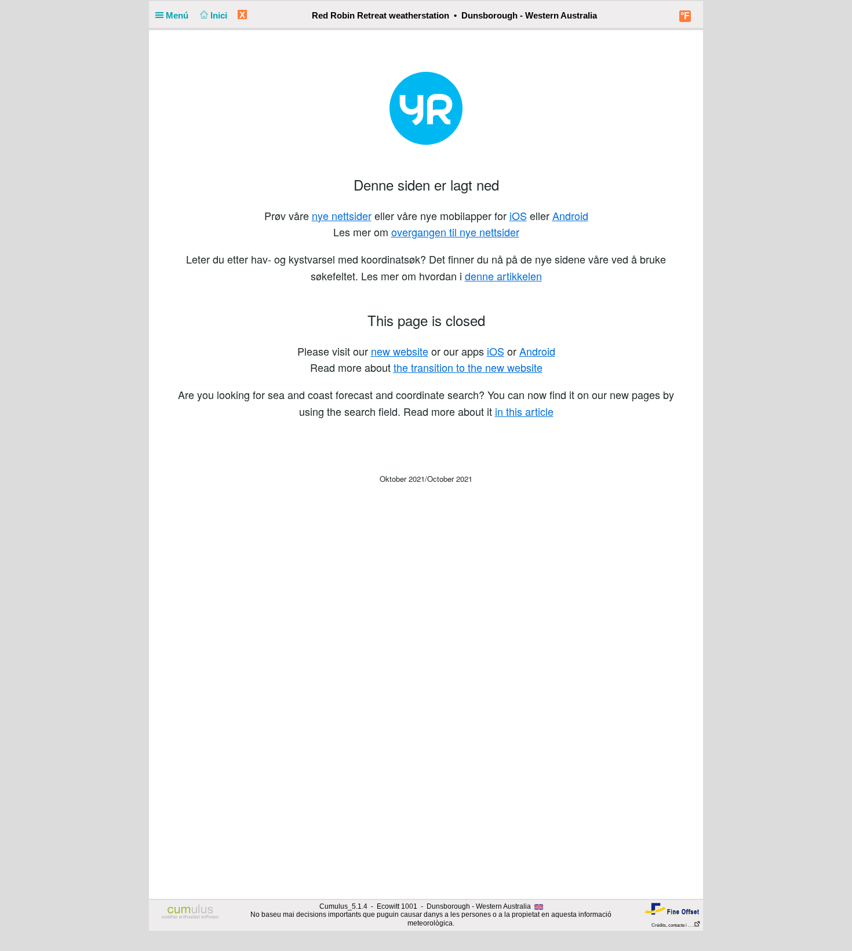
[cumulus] (190, 912)
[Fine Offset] (672, 908)
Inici (220, 15)
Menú (178, 15)
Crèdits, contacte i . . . (672, 925)
